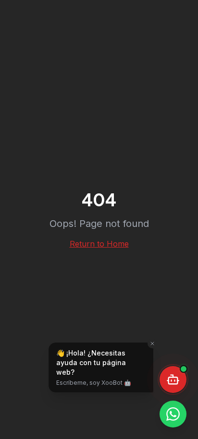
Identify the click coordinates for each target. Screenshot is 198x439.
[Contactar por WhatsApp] (173, 414)
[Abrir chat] (173, 379)
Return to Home (99, 244)
